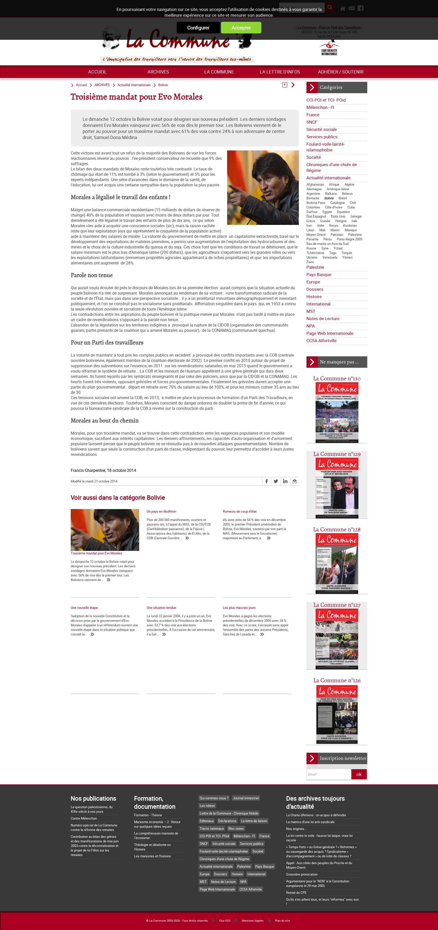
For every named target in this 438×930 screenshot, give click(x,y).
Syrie (324, 248)
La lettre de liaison (254, 821)
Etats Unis (338, 216)
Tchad (338, 248)
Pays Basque (318, 274)
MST (310, 311)
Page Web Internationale (329, 333)
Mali (322, 230)
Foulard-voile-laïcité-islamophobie (325, 147)
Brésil (343, 198)
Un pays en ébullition (161, 511)
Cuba (351, 207)
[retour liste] (286, 85)
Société (313, 157)
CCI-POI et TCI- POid (326, 100)
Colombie (313, 207)
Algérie (349, 184)
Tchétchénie (315, 252)
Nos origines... (296, 828)
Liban (310, 230)
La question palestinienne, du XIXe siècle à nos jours (92, 809)
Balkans (331, 193)
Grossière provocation (302, 874)
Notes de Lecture (322, 318)
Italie (320, 225)
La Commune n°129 (337, 454)
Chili (353, 202)
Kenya (333, 225)
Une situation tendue (161, 607)
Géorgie (356, 216)
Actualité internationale (328, 178)
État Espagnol (316, 216)
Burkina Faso (315, 202)
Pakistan (337, 234)
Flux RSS (224, 920)
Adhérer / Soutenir (340, 72)
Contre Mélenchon (84, 818)
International (318, 304)
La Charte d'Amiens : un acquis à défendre (316, 815)
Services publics (322, 137)
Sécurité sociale (321, 129)
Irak (354, 221)
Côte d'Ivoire (333, 207)
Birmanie (312, 198)
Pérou (327, 239)
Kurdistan (350, 225)
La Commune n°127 (336, 605)
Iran (309, 225)
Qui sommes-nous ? (214, 798)
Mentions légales (253, 920)
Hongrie (340, 221)
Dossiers (314, 289)
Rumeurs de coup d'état (240, 511)
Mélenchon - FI (320, 107)
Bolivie (329, 198)
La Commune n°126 (337, 680)
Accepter (241, 27)
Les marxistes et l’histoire (152, 856)
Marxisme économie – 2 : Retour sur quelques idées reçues (157, 824)
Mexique (351, 230)
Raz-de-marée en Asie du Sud (327, 243)
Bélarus (347, 193)
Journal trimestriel (246, 798)
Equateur (343, 211)
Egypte (327, 211)
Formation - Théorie (148, 815)
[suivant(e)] (294, 85)
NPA (310, 326)
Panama (312, 239)
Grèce (310, 221)
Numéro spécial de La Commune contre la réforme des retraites (94, 827)
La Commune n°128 (337, 529)
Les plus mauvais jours (239, 607)
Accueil (97, 72)
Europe (313, 282)
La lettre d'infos (280, 72)
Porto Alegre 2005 (349, 239)
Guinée (325, 221)
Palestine (355, 234)
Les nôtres (207, 805)
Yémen (347, 257)
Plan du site (282, 920)
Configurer (198, 27)
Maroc (335, 230)
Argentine (313, 193)
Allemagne (314, 189)
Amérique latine (338, 189)
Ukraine (311, 257)
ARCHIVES (158, 72)
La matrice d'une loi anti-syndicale (310, 822)
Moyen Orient (315, 234)
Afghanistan (315, 184)
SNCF (311, 122)
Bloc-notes (236, 828)
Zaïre (310, 262)
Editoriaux (207, 821)
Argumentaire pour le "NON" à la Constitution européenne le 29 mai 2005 (317, 883)
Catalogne (337, 202)
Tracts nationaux (212, 828)
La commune (219, 72)
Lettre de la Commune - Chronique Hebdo (229, 813)
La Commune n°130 (337, 378)
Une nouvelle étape (84, 607)
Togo (332, 252)
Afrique (334, 184)
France (312, 115)
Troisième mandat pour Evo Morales (96, 553)
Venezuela (329, 257)
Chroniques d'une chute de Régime (331, 167)
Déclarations (227, 821)
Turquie (346, 252)
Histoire (314, 296)
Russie (311, 248)
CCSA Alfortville (321, 340)
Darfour (311, 211)
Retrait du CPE (296, 892)
